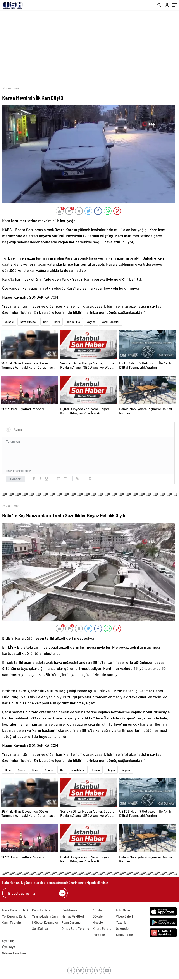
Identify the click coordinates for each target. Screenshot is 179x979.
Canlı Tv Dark (41, 910)
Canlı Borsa (69, 910)
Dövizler (98, 916)
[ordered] (59, 478)
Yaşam (91, 322)
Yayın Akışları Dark (45, 916)
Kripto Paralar (103, 928)
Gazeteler (123, 928)
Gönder (15, 479)
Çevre (21, 770)
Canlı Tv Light (11, 922)
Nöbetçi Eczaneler (45, 922)
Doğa (35, 770)
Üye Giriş (8, 941)
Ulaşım (111, 770)
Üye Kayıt (8, 947)
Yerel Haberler (110, 322)
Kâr (45, 322)
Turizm (95, 770)
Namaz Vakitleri (73, 916)
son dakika (73, 322)
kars (57, 322)
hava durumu (28, 322)
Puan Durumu (71, 922)
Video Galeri (124, 916)
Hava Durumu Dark (15, 910)
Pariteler (99, 935)
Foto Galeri (123, 910)
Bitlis (8, 770)
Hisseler (98, 922)
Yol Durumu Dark (14, 916)
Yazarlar (122, 922)
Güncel (9, 322)
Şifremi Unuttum (14, 953)
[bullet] (65, 478)
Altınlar (98, 910)
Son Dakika (40, 928)
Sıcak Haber (124, 935)
